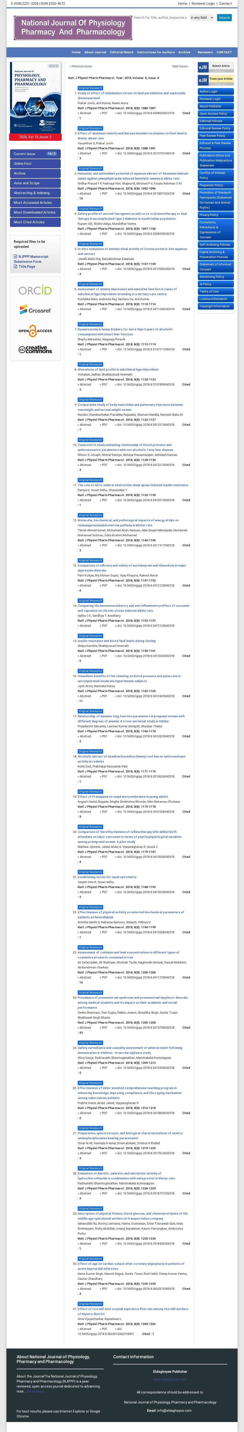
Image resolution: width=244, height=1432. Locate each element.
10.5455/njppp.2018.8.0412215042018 (148, 465)
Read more (35, 1391)
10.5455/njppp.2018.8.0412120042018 (148, 585)
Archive (184, 52)
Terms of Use (209, 291)
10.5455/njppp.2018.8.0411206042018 (148, 309)
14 (81, 982)
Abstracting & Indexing (32, 193)
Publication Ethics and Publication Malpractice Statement (216, 160)
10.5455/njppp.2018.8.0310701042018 (148, 153)
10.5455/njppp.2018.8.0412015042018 (148, 500)
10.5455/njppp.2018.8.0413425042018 (148, 696)
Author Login (208, 91)
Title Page (27, 267)
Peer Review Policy (212, 135)
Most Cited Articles (29, 222)
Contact (225, 3)
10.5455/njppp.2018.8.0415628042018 (148, 857)
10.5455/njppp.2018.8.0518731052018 (148, 1193)
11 (81, 701)
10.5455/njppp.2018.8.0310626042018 (148, 776)
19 (81, 198)
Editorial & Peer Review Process (215, 145)
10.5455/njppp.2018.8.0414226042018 (148, 892)
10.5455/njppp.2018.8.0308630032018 (148, 113)
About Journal (95, 52)
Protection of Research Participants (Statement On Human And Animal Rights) (216, 200)
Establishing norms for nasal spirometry (107, 877)
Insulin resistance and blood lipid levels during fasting (117, 641)
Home (184, 3)
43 (81, 1032)
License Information (213, 299)
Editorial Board (121, 52)
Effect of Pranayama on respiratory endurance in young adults (123, 796)
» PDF (103, 113)
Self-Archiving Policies (215, 244)
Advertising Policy (212, 277)
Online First (22, 163)
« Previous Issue (81, 66)
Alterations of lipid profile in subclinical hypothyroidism (118, 369)
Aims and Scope (27, 183)
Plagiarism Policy (211, 185)
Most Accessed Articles (33, 202)
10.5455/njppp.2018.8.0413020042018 (148, 656)
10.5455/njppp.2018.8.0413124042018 (148, 625)
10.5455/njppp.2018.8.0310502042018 (148, 269)
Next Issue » (180, 66)
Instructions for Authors (156, 52)
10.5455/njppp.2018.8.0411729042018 (148, 977)
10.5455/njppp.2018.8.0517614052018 (148, 1153)
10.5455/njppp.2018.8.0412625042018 (148, 736)
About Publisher (210, 106)
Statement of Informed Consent (215, 267)
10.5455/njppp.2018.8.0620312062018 (148, 1288)
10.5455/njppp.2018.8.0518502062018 (148, 1243)
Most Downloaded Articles (35, 212)
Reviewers (205, 52)
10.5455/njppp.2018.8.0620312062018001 (106, 1334)
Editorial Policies (211, 121)
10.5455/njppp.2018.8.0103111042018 (148, 349)
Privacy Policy (209, 215)
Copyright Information (215, 306)
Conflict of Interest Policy (212, 175)
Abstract (86, 113)
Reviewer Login (204, 3)
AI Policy (205, 284)
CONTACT (224, 52)
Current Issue (34, 154)
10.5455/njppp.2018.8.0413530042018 (148, 1068)
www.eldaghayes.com (170, 1379)
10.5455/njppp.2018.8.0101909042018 (148, 384)
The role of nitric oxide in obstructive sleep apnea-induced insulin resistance (133, 485)
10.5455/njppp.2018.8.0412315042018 (148, 424)
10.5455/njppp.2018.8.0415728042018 (148, 1027)
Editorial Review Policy (215, 128)
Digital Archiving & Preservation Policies (214, 254)
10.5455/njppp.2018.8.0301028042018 (148, 811)
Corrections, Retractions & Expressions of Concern (210, 229)
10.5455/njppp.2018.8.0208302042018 (148, 233)
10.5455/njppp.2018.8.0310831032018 (148, 193)
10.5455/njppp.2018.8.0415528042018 (148, 932)
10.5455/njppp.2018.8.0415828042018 (148, 1113)
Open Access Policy (213, 113)
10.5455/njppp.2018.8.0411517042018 (148, 545)
